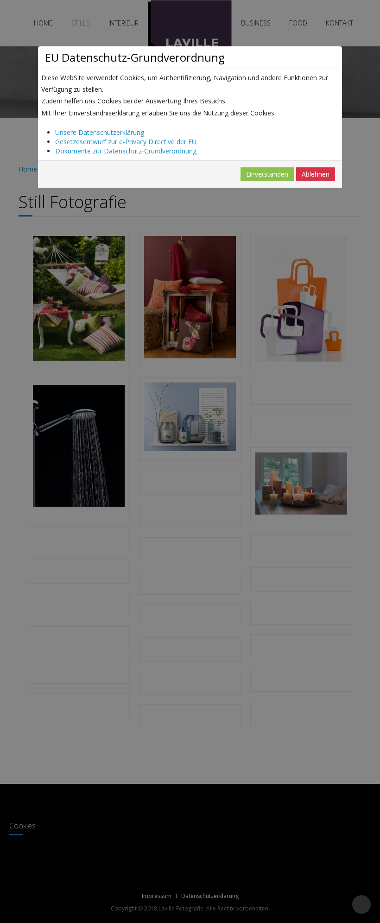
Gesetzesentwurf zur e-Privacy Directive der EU (125, 141)
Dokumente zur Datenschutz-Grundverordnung (125, 150)
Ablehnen (315, 174)
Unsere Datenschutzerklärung (99, 132)
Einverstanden (267, 174)
